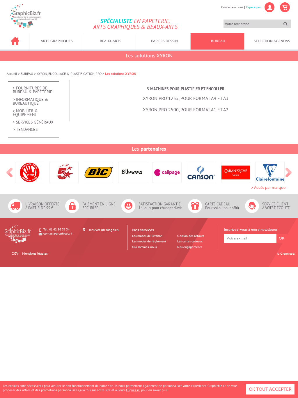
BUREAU (27, 73)
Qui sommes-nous (144, 247)
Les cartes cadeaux (190, 241)
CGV (15, 254)
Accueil (12, 73)
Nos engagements (189, 247)
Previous (9, 172)
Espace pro (253, 7)
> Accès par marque (268, 187)
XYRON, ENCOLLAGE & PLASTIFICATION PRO (69, 73)
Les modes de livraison (147, 236)
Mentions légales (35, 254)
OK (281, 238)
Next (288, 172)
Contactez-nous (232, 7)
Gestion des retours (190, 236)
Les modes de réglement (149, 241)
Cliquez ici (133, 390)
